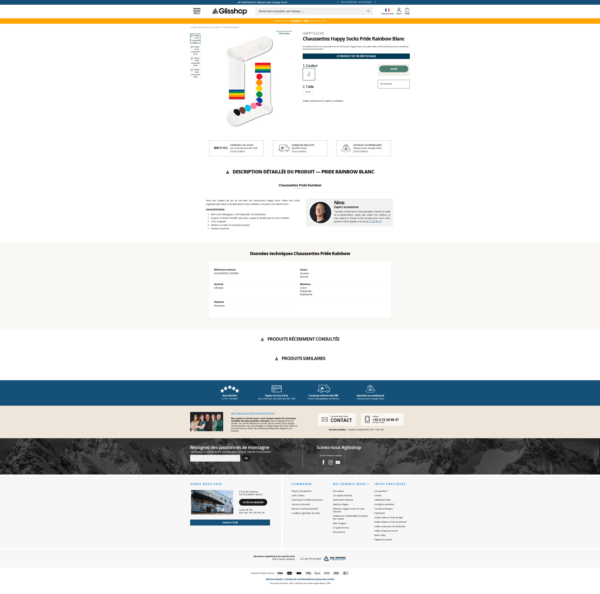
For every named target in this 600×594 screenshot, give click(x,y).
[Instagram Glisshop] (330, 463)
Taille (308, 86)
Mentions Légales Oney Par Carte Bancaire (349, 510)
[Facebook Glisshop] (323, 463)
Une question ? (381, 491)
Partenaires (379, 513)
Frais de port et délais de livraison (306, 499)
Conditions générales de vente (305, 513)
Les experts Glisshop (342, 495)
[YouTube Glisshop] (338, 463)
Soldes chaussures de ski (386, 530)
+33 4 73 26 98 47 (385, 419)
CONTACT (341, 420)
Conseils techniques (383, 508)
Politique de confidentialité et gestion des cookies (309, 579)
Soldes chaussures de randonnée (389, 526)
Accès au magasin (253, 502)
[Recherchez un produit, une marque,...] (368, 11)
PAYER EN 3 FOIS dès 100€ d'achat (262, 2)
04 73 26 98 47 (373, 221)
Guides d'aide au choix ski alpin (388, 517)
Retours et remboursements (304, 508)
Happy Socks (313, 33)
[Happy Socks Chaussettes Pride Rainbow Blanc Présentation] (249, 81)
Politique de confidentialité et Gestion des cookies (350, 517)
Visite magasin (339, 523)
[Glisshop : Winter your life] (229, 11)
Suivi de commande (300, 504)
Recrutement (339, 532)
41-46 (308, 91)
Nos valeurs (338, 491)
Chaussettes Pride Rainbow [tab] (300, 185)
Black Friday (379, 535)
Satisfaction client (382, 499)
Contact (378, 495)
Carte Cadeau (297, 495)
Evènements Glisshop (343, 499)
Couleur (310, 65)
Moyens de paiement (301, 491)
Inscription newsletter (384, 504)
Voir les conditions (237, 151)
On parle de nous (341, 527)
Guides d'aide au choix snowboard (390, 521)
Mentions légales (341, 504)
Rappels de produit (383, 539)
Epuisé (393, 68)
